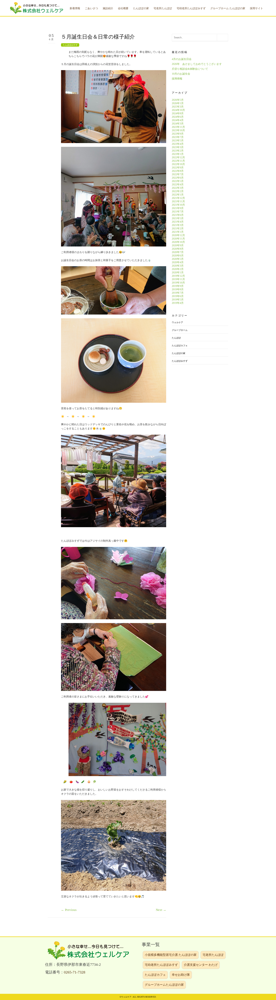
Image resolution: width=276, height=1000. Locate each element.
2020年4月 (178, 262)
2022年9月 (178, 167)
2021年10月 (178, 204)
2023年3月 (178, 147)
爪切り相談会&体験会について (190, 68)
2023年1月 (178, 154)
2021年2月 (178, 228)
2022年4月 (178, 184)
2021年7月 (178, 211)
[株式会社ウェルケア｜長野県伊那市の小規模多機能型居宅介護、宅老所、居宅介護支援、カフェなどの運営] (35, 7)
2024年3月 (178, 123)
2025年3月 (178, 106)
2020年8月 (178, 248)
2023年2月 (178, 150)
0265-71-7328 (74, 972)
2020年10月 (178, 242)
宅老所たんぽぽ (213, 954)
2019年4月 (178, 303)
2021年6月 (178, 215)
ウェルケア (177, 322)
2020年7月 (178, 252)
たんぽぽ (176, 338)
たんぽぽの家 (178, 353)
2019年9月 (178, 286)
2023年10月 (178, 130)
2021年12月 (178, 198)
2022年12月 (178, 157)
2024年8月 (178, 113)
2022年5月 (178, 181)
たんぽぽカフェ (180, 345)
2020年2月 (178, 269)
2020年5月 (178, 259)
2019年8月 (178, 289)
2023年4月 (178, 144)
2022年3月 (178, 188)
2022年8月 (178, 171)
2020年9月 (178, 245)
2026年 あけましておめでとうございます (197, 64)
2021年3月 (178, 225)
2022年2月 (178, 191)
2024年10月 (178, 110)
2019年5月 (178, 299)
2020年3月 (178, 265)
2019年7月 (178, 292)
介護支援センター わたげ (201, 964)
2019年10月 (178, 282)
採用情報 (177, 78)
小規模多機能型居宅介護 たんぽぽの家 (171, 954)
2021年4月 (178, 221)
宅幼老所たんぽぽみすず (161, 964)
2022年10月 (178, 164)
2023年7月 (178, 137)
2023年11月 (178, 127)
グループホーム (180, 330)
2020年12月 (178, 235)
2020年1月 (178, 272)
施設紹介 (108, 8)
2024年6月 (178, 116)
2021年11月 (178, 201)
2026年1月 (178, 103)
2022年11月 (178, 160)
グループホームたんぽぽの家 (164, 984)
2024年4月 (178, 120)
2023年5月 (178, 140)
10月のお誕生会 (181, 73)
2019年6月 (178, 296)
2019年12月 (178, 275)
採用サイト (256, 8)
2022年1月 (178, 194)
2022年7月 (178, 174)
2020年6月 (178, 255)
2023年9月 (178, 133)
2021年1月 (178, 231)
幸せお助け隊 (181, 974)
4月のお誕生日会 (182, 59)
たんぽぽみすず (70, 45)
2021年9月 (178, 208)
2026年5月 (178, 100)
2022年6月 (178, 177)
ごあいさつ (91, 8)
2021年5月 (178, 218)
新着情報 (75, 8)
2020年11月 (178, 238)
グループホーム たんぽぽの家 (227, 8)
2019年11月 (178, 279)
